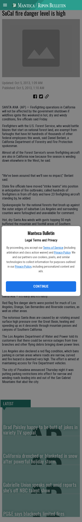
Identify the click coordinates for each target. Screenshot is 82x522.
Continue (40, 286)
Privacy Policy (62, 252)
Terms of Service (53, 247)
